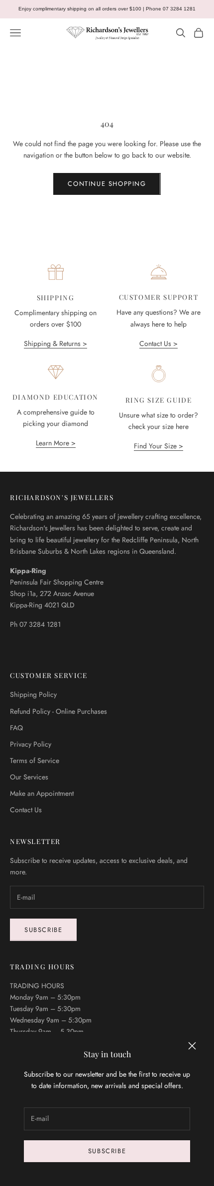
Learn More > (56, 443)
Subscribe (107, 1151)
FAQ (16, 728)
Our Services (29, 777)
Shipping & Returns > (55, 343)
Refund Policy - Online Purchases (58, 711)
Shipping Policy (33, 694)
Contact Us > (158, 343)
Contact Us (26, 810)
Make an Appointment (42, 793)
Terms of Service (34, 760)
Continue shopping (107, 183)
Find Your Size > (158, 446)
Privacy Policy (30, 744)
